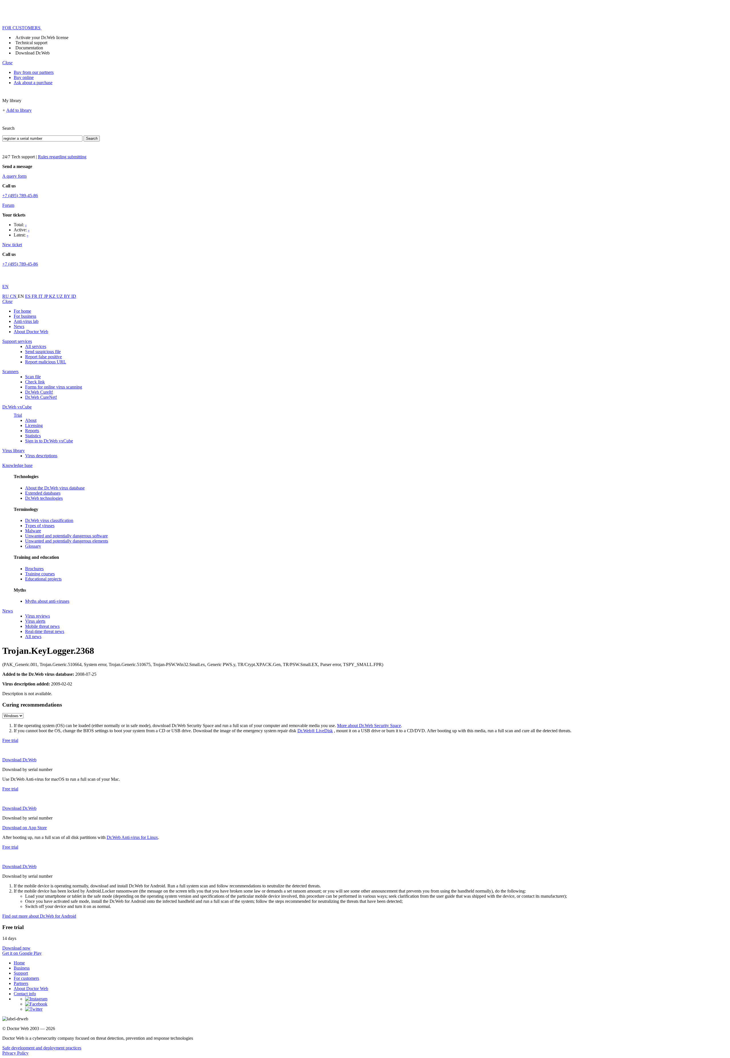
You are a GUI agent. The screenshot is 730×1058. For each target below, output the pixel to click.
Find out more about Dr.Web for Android (39, 916)
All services (35, 346)
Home (19, 962)
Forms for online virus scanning (53, 387)
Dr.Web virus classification (49, 520)
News (19, 326)
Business (22, 968)
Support (21, 973)
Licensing (34, 425)
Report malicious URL (45, 361)
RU (6, 296)
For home (22, 311)
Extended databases (42, 493)
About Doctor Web (31, 331)
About (30, 420)
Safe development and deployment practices (41, 1047)
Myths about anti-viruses (47, 601)
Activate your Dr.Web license (41, 37)
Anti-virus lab (26, 321)
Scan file (33, 376)
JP (46, 296)
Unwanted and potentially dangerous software (66, 535)
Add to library (19, 110)
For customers (26, 978)
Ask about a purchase (33, 82)
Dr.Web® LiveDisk (315, 730)
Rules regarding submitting (62, 156)
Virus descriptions (41, 455)
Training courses (40, 573)
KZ (52, 296)
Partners (21, 983)
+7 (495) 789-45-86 (20, 195)
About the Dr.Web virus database (55, 487)
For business (25, 316)
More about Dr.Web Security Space (369, 725)
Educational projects (43, 578)
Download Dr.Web (32, 52)
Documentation (29, 47)
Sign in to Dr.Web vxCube (49, 440)
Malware (33, 530)
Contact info (25, 993)
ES (28, 296)
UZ (60, 296)
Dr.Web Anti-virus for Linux (132, 837)
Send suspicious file (43, 351)
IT (41, 296)
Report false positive (43, 356)
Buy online (24, 77)
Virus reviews (37, 616)
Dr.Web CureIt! (39, 392)
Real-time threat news (44, 631)
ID (73, 296)
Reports (32, 430)
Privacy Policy (15, 1053)
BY (67, 296)
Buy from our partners (34, 72)
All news (33, 636)
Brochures (34, 568)
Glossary (33, 546)
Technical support (31, 42)
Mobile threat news (42, 626)
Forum (8, 205)
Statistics (33, 435)
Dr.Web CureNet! (41, 397)
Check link (35, 381)
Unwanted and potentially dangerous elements (66, 541)
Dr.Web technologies (44, 498)
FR (35, 296)
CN (14, 296)
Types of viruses (39, 525)
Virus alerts (35, 621)
